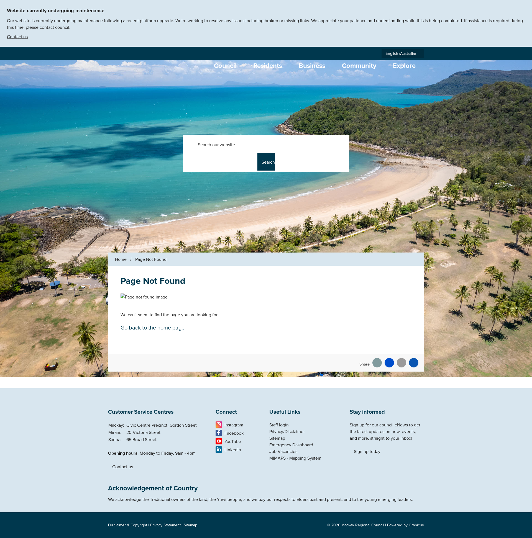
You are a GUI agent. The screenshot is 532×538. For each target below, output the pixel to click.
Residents (267, 65)
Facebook (234, 433)
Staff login (279, 425)
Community (359, 65)
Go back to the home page (153, 327)
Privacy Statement (165, 525)
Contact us (17, 37)
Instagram (233, 425)
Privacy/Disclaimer (287, 431)
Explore (404, 65)
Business (312, 65)
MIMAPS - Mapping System (295, 458)
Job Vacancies (283, 451)
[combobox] (403, 53)
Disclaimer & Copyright (127, 525)
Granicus (416, 525)
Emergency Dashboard (291, 445)
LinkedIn (232, 450)
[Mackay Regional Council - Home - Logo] (155, 81)
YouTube (232, 441)
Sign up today (367, 451)
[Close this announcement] (525, 6)
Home (121, 259)
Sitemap (277, 438)
